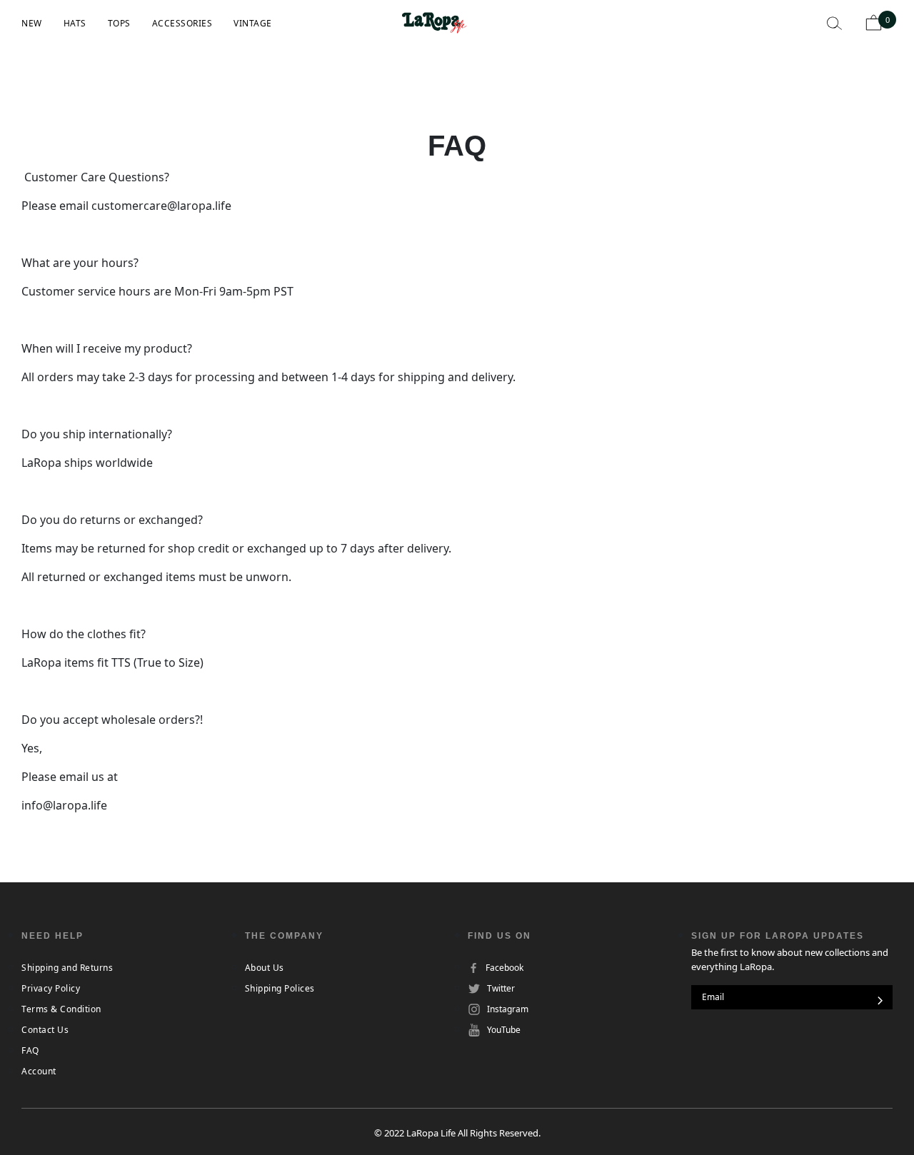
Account (38, 1071)
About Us (264, 968)
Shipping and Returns (67, 968)
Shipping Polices (280, 988)
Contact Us (45, 1030)
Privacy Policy (50, 988)
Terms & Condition (61, 1009)
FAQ (30, 1050)
